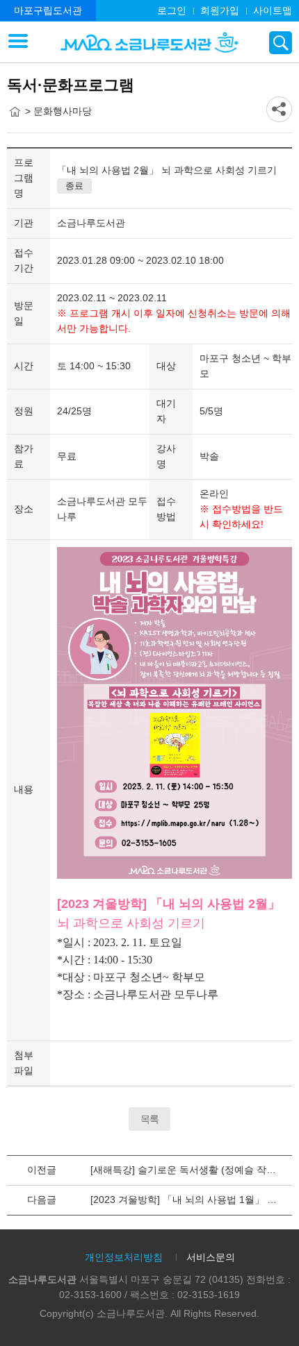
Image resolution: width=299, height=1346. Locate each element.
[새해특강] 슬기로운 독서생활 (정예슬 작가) (185, 1169)
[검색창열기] (280, 42)
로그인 (171, 10)
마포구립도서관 (48, 10)
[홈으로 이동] (14, 112)
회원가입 (219, 10)
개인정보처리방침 (124, 1257)
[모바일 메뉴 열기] (18, 42)
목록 (149, 1119)
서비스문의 (210, 1257)
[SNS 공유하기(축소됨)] (279, 109)
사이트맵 (272, 10)
